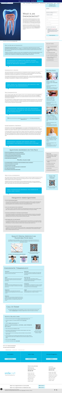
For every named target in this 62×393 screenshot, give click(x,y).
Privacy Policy (23, 390)
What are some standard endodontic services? (13, 155)
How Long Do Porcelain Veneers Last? (51, 83)
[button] (1, 389)
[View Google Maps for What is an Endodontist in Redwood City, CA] (17, 248)
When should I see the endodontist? (11, 158)
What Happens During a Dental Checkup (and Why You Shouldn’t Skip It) (51, 118)
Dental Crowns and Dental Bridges (51, 161)
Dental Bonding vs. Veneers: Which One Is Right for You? (51, 139)
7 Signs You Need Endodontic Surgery (52, 47)
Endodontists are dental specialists (10, 47)
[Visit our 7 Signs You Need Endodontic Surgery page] (12, 259)
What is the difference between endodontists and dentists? (15, 153)
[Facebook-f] (54, 389)
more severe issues (19, 127)
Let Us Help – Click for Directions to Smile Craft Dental (16, 254)
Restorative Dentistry (50, 164)
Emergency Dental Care (51, 163)
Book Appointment (40, 1)
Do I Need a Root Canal (51, 52)
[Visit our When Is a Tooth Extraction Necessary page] (35, 259)
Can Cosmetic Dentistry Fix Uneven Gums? (50, 99)
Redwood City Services (35, 3)
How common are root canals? (10, 165)
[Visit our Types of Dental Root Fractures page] (23, 259)
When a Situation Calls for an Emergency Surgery (52, 57)
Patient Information (50, 3)
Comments (47, 8)
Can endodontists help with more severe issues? (13, 156)
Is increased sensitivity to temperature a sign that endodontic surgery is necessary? (19, 162)
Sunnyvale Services (43, 3)
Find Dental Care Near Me (51, 170)
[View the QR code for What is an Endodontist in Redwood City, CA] (34, 251)
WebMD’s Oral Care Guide (12, 323)
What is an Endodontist (12, 345)
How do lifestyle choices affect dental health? (12, 169)
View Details (13, 339)
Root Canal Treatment (51, 166)
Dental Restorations (50, 59)
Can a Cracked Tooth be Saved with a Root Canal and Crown (52, 50)
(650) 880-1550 (33, 1)
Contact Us (58, 3)
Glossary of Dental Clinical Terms (22, 318)
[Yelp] (56, 389)
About (55, 3)
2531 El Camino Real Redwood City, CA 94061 (32, 369)
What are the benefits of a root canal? (11, 163)
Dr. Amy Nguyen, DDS (14, 41)
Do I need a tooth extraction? (10, 168)
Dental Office (49, 168)
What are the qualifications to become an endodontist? (14, 152)
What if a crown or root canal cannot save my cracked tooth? (15, 166)
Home (24, 3)
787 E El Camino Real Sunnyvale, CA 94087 (52, 368)
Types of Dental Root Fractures (52, 55)
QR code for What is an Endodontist (9, 347)
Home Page (24, 320)
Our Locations (28, 3)
